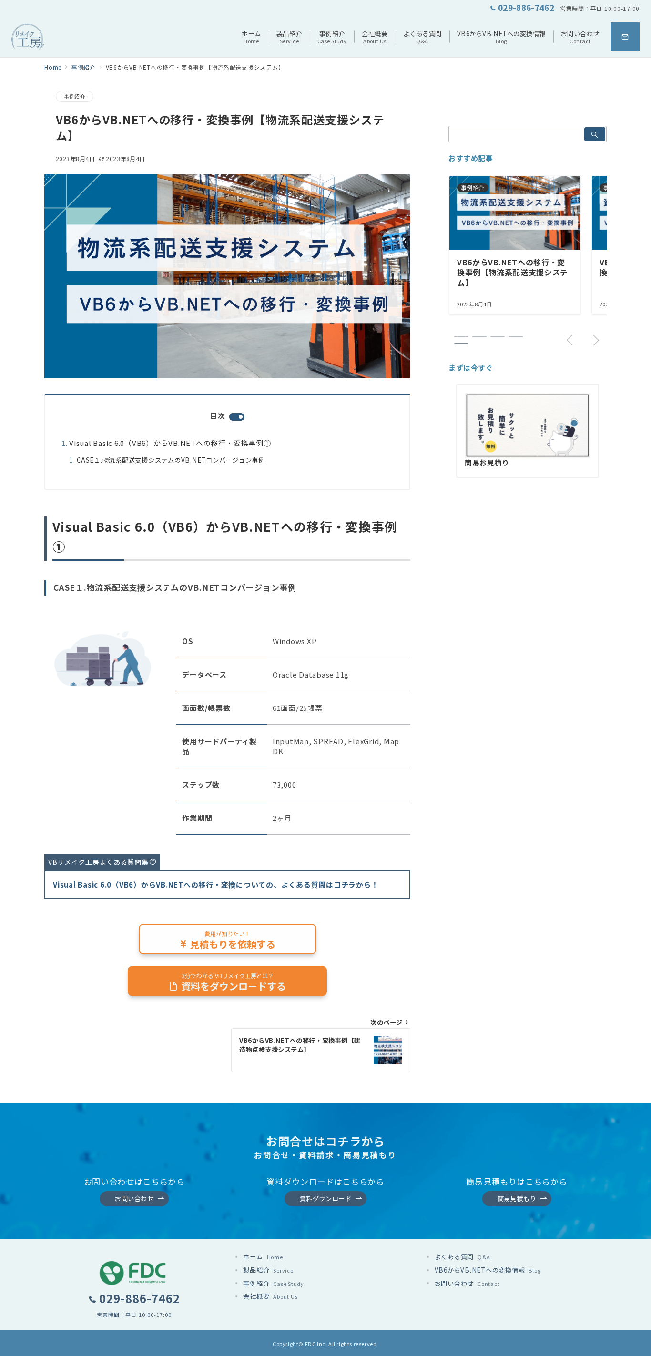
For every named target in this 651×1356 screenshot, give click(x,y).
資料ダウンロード (325, 1198)
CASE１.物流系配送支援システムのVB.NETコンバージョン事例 (171, 460)
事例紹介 (74, 96)
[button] (461, 336)
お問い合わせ (134, 1198)
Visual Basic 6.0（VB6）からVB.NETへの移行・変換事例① (170, 443)
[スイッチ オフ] (625, 36)
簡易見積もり (517, 1198)
